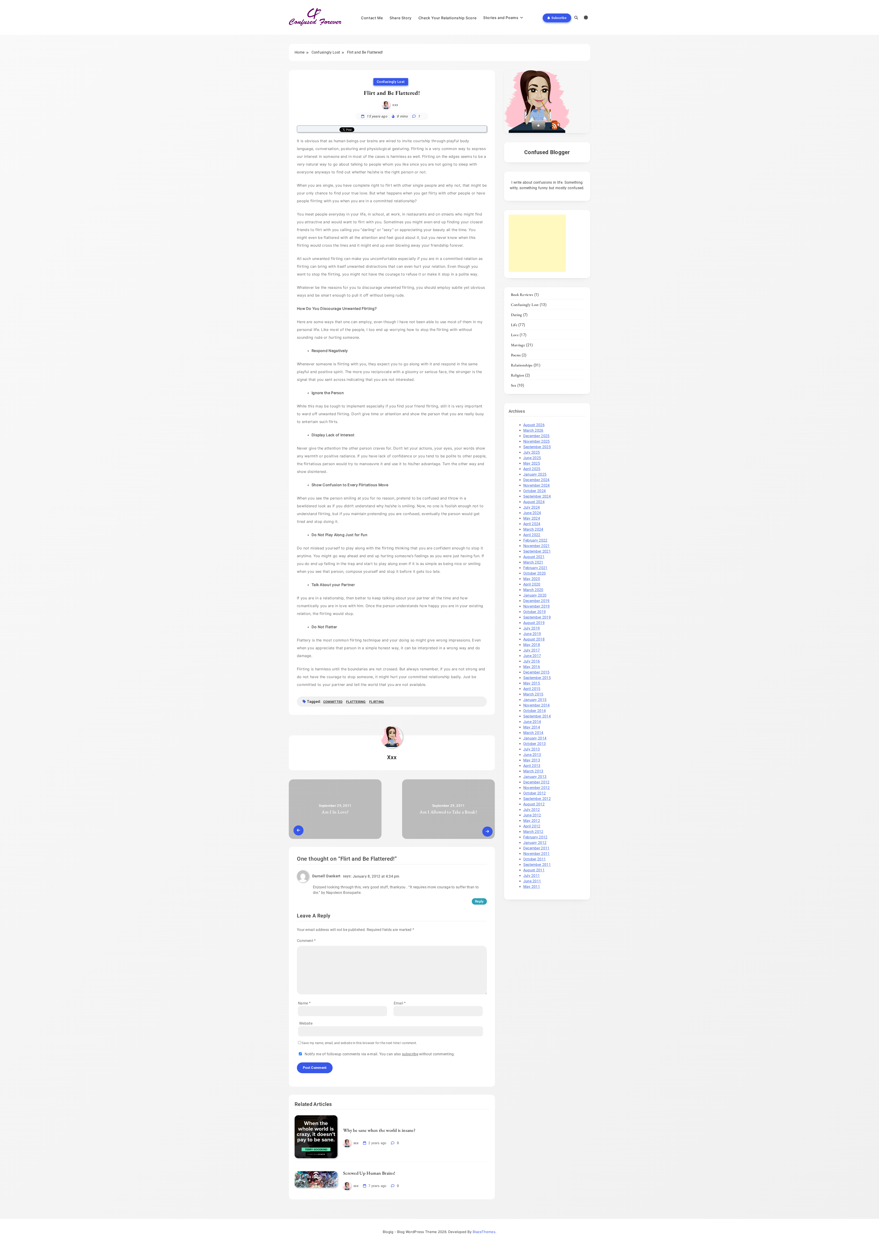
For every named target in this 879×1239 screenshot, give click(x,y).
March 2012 (533, 832)
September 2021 (537, 551)
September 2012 (537, 799)
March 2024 (533, 529)
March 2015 (533, 694)
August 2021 (534, 557)
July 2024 (531, 507)
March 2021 (533, 562)
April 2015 (531, 689)
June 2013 (532, 755)
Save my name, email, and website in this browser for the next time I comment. (359, 1043)
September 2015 (537, 678)
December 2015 (536, 672)
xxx (395, 105)
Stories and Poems (500, 17)
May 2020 (531, 579)
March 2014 (533, 733)
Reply (479, 901)
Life (514, 324)
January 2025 (535, 474)
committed (333, 702)
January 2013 (535, 777)
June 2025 (532, 458)
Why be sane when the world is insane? (379, 1130)
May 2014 (531, 727)
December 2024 (536, 480)
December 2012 (536, 782)
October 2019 (534, 612)
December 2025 (536, 436)
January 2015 (535, 700)
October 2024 (534, 491)
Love (515, 334)
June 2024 (532, 513)
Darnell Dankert (326, 876)
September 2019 (537, 617)
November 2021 (536, 546)
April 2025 (531, 469)
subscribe (410, 1054)
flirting (376, 702)
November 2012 (536, 788)
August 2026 (534, 425)
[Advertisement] (537, 243)
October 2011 (534, 859)
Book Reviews (522, 294)
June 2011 (532, 881)
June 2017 (532, 656)
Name (304, 1003)
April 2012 (531, 826)
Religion (517, 375)
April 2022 (531, 535)
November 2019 (536, 606)
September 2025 (537, 447)
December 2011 (536, 848)
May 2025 (531, 463)
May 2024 (531, 518)
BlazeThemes (484, 1232)
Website (305, 1023)
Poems (516, 355)
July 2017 (531, 650)
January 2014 (535, 738)
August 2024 (534, 502)
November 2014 (536, 705)
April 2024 (531, 524)
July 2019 (531, 628)
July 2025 (531, 452)
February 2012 (535, 837)
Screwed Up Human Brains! (369, 1173)
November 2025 (536, 441)
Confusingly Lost (391, 82)
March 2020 (533, 590)
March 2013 (533, 771)
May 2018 (531, 645)
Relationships (522, 365)
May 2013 (531, 760)
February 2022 (535, 540)
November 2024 (536, 485)
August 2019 (534, 623)
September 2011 (537, 864)
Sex (513, 385)
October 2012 (534, 793)
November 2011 (536, 853)
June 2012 (532, 815)
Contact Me (372, 18)
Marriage (518, 344)
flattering (356, 702)
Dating (516, 314)
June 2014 (532, 722)
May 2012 (531, 821)
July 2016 (531, 661)
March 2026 (533, 430)
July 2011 (531, 875)
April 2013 (531, 766)
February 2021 (535, 568)
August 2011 (534, 870)
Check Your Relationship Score (447, 18)
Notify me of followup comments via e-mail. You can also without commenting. (379, 1054)
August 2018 (534, 639)
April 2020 (531, 584)
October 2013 (534, 744)
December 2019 (536, 601)
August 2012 (534, 804)
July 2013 (531, 749)
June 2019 (532, 634)
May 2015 (531, 683)
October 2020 (534, 573)
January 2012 (535, 843)
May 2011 (531, 886)
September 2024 (537, 496)
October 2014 (534, 711)
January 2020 (535, 595)
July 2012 (531, 810)
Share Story (401, 18)
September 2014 (537, 716)
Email (400, 1003)
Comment (306, 941)
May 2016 (531, 667)
